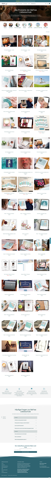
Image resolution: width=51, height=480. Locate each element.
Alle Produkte (20, 3)
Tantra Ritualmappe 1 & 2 (41, 131)
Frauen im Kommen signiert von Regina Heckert (25, 90)
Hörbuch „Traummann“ (25, 233)
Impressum (3, 464)
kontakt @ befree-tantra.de (45, 467)
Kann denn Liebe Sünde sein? (25, 314)
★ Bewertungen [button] (50, 240)
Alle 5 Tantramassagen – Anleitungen (25, 70)
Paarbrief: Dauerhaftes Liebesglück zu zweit (9, 233)
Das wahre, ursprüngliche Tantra (41, 213)
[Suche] (45, 3)
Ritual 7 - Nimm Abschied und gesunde (41, 233)
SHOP (16, 3)
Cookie (3, 471)
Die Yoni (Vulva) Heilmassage (9, 70)
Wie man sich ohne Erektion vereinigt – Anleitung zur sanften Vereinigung (9, 91)
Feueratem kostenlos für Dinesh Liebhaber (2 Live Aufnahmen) (25, 173)
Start (2, 6)
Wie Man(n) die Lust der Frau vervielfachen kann (42, 172)
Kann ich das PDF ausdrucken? (19, 425)
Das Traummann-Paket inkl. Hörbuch (9, 274)
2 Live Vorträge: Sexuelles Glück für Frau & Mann (9, 355)
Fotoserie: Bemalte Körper (41, 314)
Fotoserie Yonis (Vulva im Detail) (41, 193)
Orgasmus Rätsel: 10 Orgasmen (25, 274)
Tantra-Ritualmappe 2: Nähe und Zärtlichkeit (25, 193)
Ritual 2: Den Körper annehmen (41, 294)
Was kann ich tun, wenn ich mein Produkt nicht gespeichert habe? (24, 428)
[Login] (47, 3)
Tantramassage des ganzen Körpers (9, 131)
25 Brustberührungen (42, 111)
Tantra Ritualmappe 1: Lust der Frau (9, 193)
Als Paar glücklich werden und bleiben (9, 172)
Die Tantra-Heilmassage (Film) (25, 111)
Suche (2, 463)
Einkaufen (4, 418)
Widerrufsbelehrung (4, 467)
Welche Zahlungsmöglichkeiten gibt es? (20, 439)
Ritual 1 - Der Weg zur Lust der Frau (25, 213)
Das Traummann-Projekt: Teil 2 (25, 375)
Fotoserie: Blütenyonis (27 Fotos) (41, 274)
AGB (2, 468)
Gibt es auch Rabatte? (18, 436)
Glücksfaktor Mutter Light (25, 355)
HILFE (29, 3)
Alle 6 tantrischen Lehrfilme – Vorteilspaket (42, 70)
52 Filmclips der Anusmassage (25, 131)
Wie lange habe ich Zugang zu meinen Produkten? (22, 422)
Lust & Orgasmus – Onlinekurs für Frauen (42, 90)
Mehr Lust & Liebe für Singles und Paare (9, 111)
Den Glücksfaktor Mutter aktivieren (25, 294)
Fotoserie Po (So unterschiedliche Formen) (42, 355)
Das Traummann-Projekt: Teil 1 (9, 375)
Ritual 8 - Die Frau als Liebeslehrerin (9, 314)
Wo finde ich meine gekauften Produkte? (21, 420)
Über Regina (25, 3)
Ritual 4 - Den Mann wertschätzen (9, 213)
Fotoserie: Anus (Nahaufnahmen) (9, 294)
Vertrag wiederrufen (4, 472)
